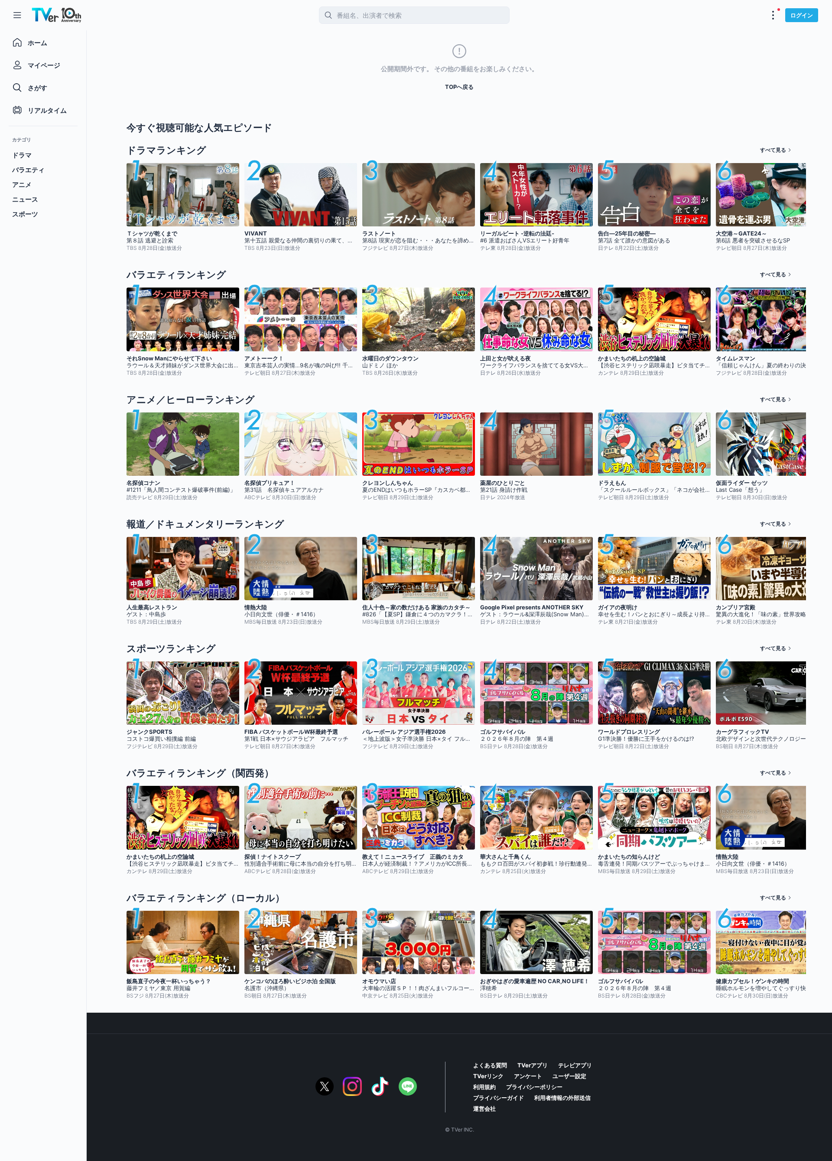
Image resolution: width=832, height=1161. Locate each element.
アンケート (528, 1076)
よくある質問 (490, 1065)
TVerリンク (488, 1076)
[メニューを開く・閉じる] (773, 15)
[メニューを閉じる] (17, 15)
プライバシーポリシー (534, 1086)
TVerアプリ (532, 1065)
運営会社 (484, 1108)
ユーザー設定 (569, 1076)
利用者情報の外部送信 (562, 1097)
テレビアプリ (575, 1065)
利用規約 (484, 1086)
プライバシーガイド (498, 1097)
